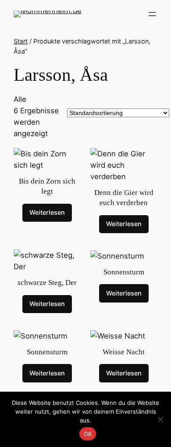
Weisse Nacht (124, 352)
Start (21, 41)
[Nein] (160, 419)
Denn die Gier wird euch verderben (123, 197)
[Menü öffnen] (152, 14)
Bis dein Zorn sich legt (47, 186)
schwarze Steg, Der (47, 282)
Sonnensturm (123, 272)
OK (88, 433)
